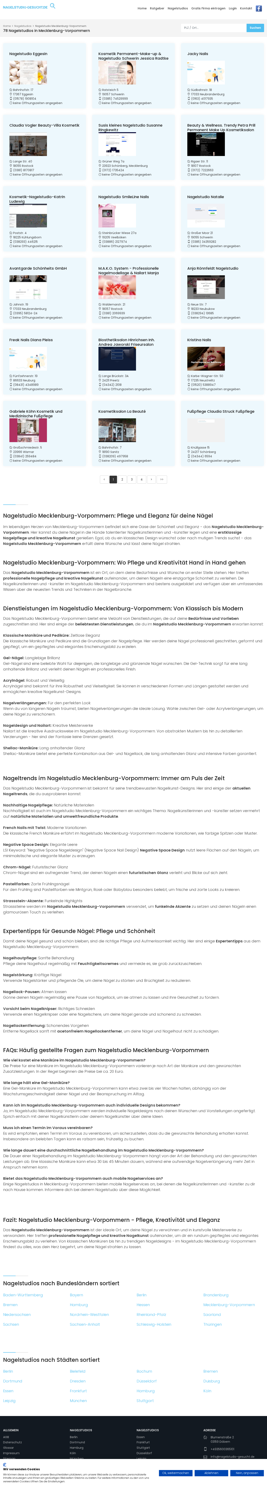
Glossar (8, 1448)
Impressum (11, 1453)
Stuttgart (143, 1448)
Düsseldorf (144, 1453)
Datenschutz (12, 1442)
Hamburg (76, 1448)
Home (142, 8)
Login (233, 8)
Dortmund (77, 1442)
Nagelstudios (178, 8)
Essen (141, 1437)
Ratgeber (157, 8)
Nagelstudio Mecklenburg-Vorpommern (60, 26)
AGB (6, 1437)
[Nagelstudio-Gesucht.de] (29, 9)
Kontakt (246, 8)
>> (162, 479)
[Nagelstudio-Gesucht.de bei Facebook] (259, 9)
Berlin (74, 1437)
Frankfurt (143, 1442)
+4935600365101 (222, 1449)
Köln (73, 1453)
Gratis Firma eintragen (208, 8)
